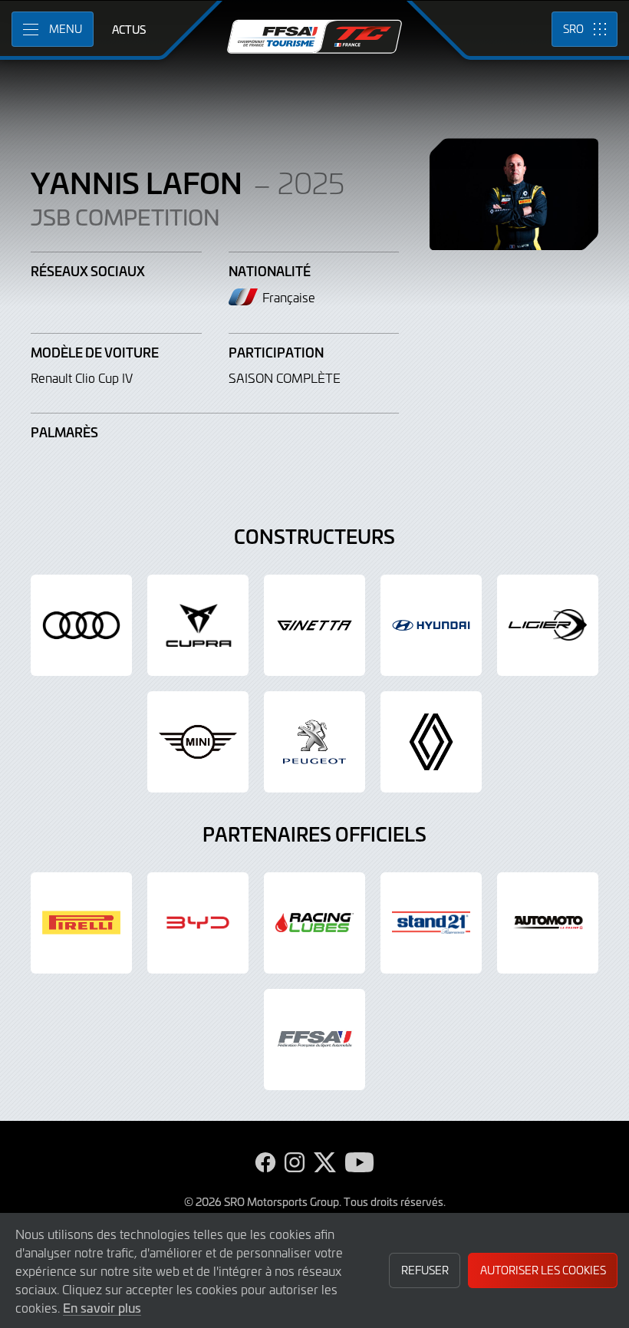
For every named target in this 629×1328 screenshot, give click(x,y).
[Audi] (81, 625)
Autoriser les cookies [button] (543, 1270)
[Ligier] (547, 625)
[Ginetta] (314, 625)
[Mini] (198, 742)
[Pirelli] (81, 923)
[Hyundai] (431, 625)
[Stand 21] (431, 923)
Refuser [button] (425, 1270)
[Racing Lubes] (314, 923)
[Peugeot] (314, 742)
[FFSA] (314, 1039)
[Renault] (431, 742)
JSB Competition (125, 217)
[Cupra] (198, 625)
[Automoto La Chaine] (547, 923)
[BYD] (198, 923)
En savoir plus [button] (102, 1307)
